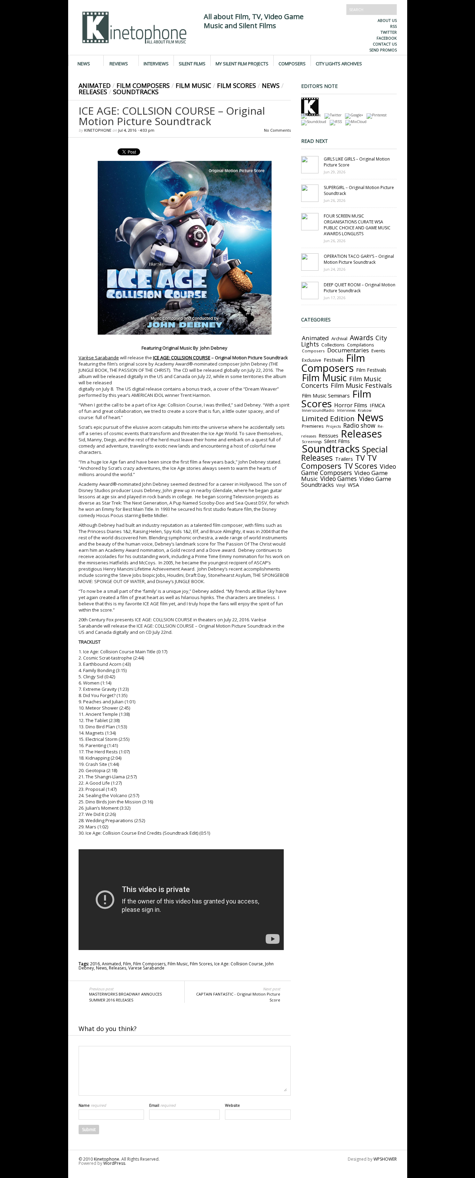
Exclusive (311, 360)
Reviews (119, 63)
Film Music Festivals (361, 385)
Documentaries (348, 350)
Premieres (313, 426)
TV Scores (360, 466)
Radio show (359, 426)
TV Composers (339, 461)
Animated (95, 85)
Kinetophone (97, 130)
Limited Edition (328, 418)
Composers (292, 63)
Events (378, 350)
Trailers (344, 458)
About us (387, 20)
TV (360, 457)
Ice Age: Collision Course (238, 964)
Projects (333, 426)
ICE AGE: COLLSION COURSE (181, 357)
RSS (393, 26)
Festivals (334, 359)
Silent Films (192, 63)
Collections (333, 345)
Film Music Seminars (326, 395)
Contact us (385, 44)
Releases (93, 92)
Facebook (387, 38)
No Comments (277, 130)
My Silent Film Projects (242, 63)
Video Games (338, 479)
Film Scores (236, 85)
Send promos (383, 49)
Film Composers (143, 85)
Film (127, 964)
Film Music (193, 85)
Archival (339, 338)
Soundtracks (136, 92)
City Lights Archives (339, 63)
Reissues (328, 435)
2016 (95, 964)
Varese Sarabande (146, 968)
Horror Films (350, 405)
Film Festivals (371, 370)
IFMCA (377, 405)
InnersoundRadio (318, 410)
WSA (353, 484)
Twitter (388, 32)
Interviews (156, 63)
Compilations (360, 345)
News (84, 63)
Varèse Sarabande (99, 357)
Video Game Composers (348, 469)
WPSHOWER (385, 1159)
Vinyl (340, 485)
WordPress (114, 1163)
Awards (361, 337)
